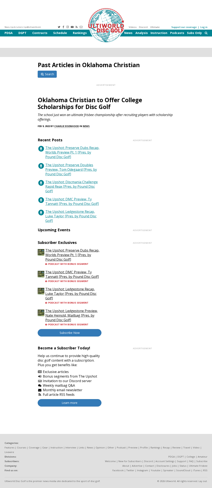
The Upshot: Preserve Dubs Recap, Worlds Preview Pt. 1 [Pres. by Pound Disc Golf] (72, 152)
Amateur (202, 456)
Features (9, 447)
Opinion (100, 447)
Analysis (141, 33)
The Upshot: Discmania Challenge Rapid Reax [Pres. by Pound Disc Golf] (71, 186)
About (125, 465)
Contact (149, 465)
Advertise (137, 465)
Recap (166, 447)
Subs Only (194, 33)
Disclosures (163, 465)
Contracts (39, 33)
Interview (70, 447)
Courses (21, 447)
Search (49, 74)
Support (181, 461)
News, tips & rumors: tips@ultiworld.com (23, 27)
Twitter (130, 470)
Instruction (159, 33)
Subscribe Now (70, 333)
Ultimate (155, 27)
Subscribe (201, 461)
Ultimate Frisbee (198, 465)
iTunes (196, 470)
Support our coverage (184, 27)
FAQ (191, 461)
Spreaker (168, 470)
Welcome (110, 461)
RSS (205, 470)
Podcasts (177, 33)
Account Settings (164, 461)
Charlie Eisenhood (66, 126)
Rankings (80, 33)
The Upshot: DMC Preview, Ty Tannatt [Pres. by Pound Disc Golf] (72, 201)
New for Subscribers (129, 461)
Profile (144, 447)
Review (176, 447)
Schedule (60, 33)
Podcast (121, 447)
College (191, 456)
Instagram (142, 470)
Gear (45, 447)
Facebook (118, 470)
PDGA (9, 33)
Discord (143, 27)
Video (196, 447)
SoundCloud (183, 470)
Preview (132, 447)
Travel (186, 447)
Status (182, 465)
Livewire (9, 452)
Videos (132, 27)
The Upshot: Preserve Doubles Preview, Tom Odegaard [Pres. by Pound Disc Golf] (71, 169)
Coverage (34, 447)
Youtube (155, 470)
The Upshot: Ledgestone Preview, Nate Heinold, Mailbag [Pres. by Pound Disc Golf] (71, 315)
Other (110, 447)
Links (81, 447)
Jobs (174, 465)
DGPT (22, 33)
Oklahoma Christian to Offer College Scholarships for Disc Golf (90, 103)
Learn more (69, 403)
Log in (203, 27)
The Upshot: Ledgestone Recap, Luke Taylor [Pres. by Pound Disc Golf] (70, 216)
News (128, 33)
